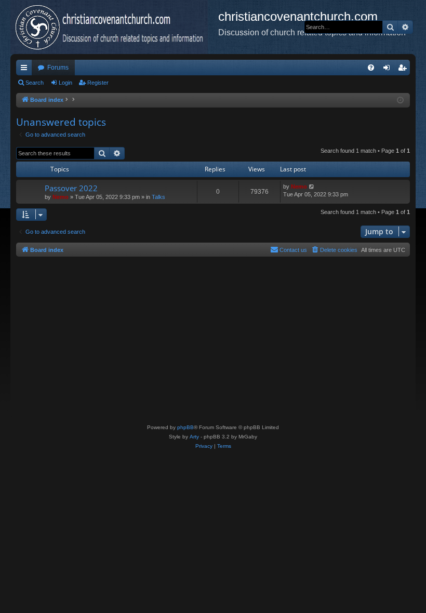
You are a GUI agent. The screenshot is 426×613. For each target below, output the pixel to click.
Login (65, 82)
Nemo (60, 197)
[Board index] (114, 27)
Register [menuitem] (404, 69)
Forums (58, 67)
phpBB (185, 427)
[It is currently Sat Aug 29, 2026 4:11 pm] (400, 100)
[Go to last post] (312, 187)
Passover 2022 (71, 188)
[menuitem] (371, 67)
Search (34, 82)
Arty (194, 436)
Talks (158, 197)
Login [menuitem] (388, 69)
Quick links (26, 69)
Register (98, 82)
